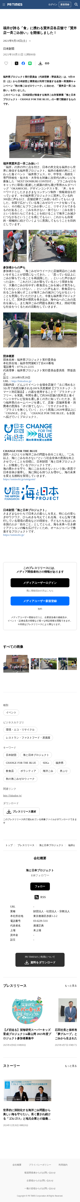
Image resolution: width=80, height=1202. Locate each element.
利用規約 (63, 1164)
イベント (11, 712)
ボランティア (28, 771)
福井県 (59, 762)
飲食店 (10, 771)
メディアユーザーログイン (40, 582)
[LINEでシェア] (30, 63)
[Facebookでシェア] (23, 63)
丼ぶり (64, 771)
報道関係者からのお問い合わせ (40, 1172)
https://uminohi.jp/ (13, 534)
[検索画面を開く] (76, 4)
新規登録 (64, 4)
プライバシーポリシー (40, 1164)
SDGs (46, 762)
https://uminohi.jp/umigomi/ (19, 479)
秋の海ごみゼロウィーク (20, 778)
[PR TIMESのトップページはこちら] (14, 4)
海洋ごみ (48, 771)
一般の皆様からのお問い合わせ (40, 1188)
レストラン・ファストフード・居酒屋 (28, 737)
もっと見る (71, 985)
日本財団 (11, 755)
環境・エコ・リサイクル (20, 729)
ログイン (52, 4)
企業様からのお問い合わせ (40, 1180)
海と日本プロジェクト (36, 755)
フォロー (40, 886)
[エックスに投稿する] (17, 63)
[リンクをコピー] (47, 63)
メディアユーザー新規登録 (40, 601)
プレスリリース (25, 845)
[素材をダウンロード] (40, 63)
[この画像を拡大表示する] (16, 664)
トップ (9, 845)
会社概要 (16, 1164)
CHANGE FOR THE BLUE (21, 762)
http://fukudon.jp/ (22, 381)
